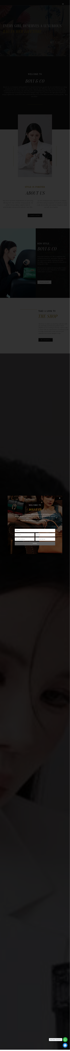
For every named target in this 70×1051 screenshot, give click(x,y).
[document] (35, 525)
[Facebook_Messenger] (65, 1045)
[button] (60, 498)
